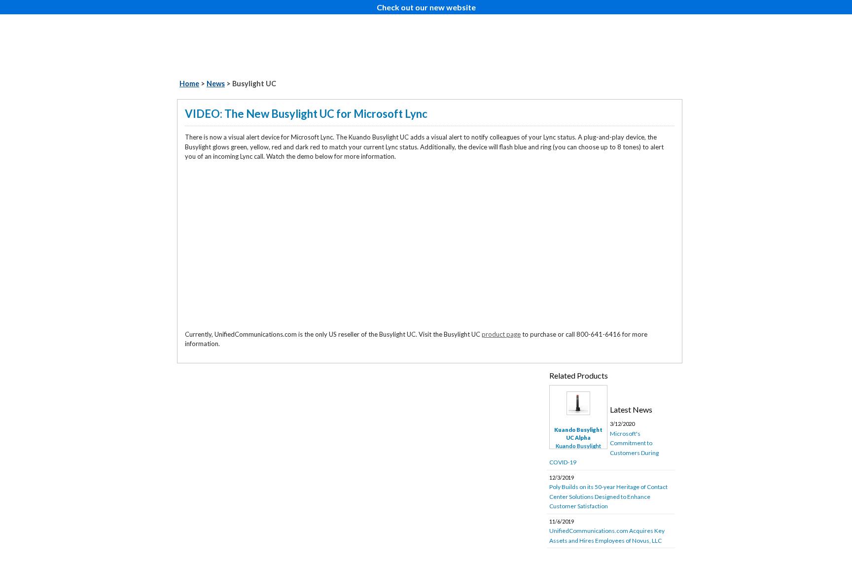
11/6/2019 (607, 531)
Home (189, 83)
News (216, 83)
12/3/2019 (608, 492)
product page (501, 334)
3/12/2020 (604, 443)
